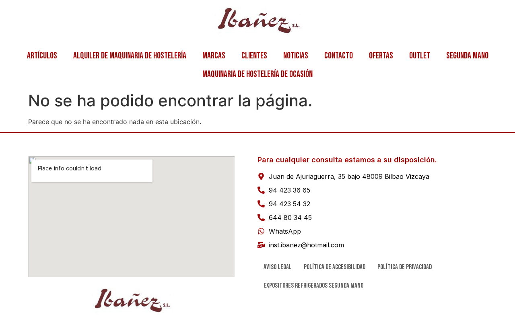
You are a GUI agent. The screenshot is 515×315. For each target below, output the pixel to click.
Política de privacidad (404, 267)
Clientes (254, 55)
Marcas (213, 55)
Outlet (419, 55)
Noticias (295, 55)
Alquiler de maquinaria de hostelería (129, 55)
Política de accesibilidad (334, 267)
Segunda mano (467, 55)
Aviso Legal (278, 267)
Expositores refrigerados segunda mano (313, 286)
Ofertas (381, 55)
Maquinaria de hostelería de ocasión (257, 74)
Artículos (42, 55)
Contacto (338, 55)
